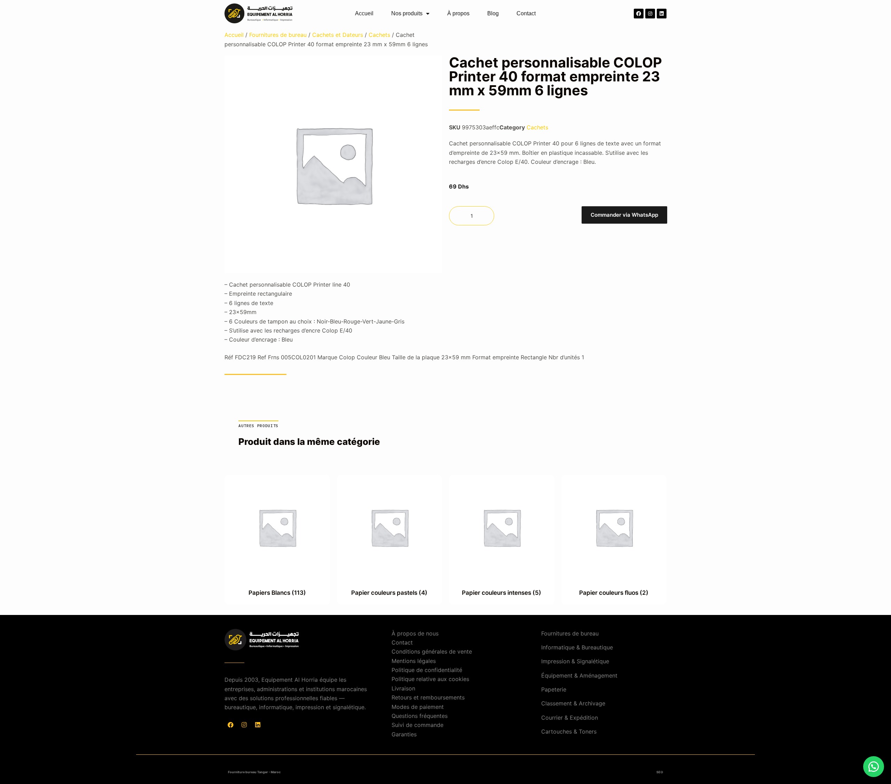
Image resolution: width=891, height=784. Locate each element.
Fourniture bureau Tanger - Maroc (254, 772)
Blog (493, 13)
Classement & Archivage (573, 703)
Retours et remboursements (428, 697)
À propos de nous (415, 633)
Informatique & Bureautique (577, 647)
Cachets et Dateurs (337, 34)
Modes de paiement (418, 706)
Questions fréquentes (420, 715)
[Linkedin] (662, 13)
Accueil (364, 13)
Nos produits (407, 13)
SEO (659, 772)
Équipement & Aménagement (579, 675)
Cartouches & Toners (569, 731)
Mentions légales (414, 660)
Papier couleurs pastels (389, 592)
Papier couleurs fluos (613, 592)
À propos (458, 13)
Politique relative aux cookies (430, 678)
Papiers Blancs (277, 592)
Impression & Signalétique (575, 661)
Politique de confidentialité (427, 669)
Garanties (404, 734)
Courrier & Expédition (569, 717)
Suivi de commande (417, 724)
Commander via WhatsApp (624, 214)
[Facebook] (639, 13)
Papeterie (553, 689)
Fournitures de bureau (278, 34)
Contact (526, 13)
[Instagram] (650, 13)
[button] (624, 215)
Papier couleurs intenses (501, 592)
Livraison (403, 688)
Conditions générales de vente (432, 651)
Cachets (379, 34)
